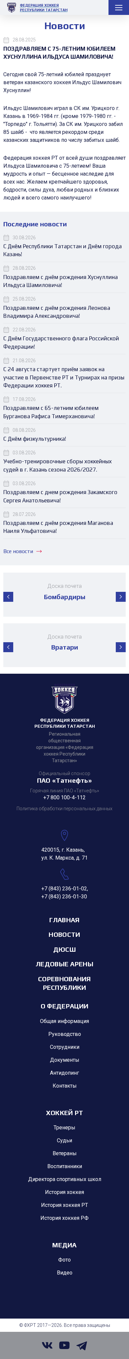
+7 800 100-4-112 (64, 797)
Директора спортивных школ (64, 1179)
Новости (64, 934)
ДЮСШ (64, 949)
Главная (64, 920)
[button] (8, 597)
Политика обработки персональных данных (64, 808)
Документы (64, 1060)
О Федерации (64, 1006)
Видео (64, 1273)
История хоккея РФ (64, 1218)
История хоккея (64, 1192)
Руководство (64, 1034)
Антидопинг (64, 1073)
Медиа (64, 1245)
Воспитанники (64, 1166)
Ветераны (65, 1153)
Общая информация (64, 1021)
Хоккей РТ (64, 1112)
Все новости (18, 551)
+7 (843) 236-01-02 (64, 888)
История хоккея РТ (64, 1205)
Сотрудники (64, 1047)
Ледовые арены (64, 964)
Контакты (65, 1086)
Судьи (64, 1140)
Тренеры (64, 1127)
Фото (64, 1260)
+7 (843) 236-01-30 (64, 896)
